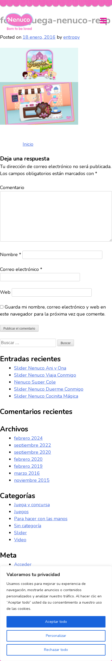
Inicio (28, 144)
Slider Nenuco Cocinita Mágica (46, 396)
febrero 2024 (28, 438)
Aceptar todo (56, 621)
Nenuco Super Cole (35, 382)
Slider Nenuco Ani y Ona (40, 368)
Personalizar (56, 635)
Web (5, 292)
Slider (20, 533)
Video (20, 540)
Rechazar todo (56, 649)
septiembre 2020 (32, 452)
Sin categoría (27, 526)
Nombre (10, 254)
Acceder (23, 564)
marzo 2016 (27, 473)
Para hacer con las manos (40, 519)
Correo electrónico (21, 269)
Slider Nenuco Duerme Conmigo (48, 389)
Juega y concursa (32, 505)
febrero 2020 (28, 459)
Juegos (21, 512)
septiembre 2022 (32, 445)
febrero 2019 (28, 466)
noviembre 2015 (31, 480)
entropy (71, 37)
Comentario (12, 187)
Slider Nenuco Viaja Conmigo (45, 375)
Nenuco (21, 21)
